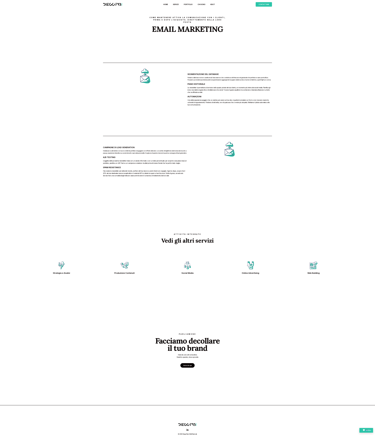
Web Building (313, 273)
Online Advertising (250, 273)
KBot (212, 4)
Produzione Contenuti (124, 273)
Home (165, 4)
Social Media (188, 273)
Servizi (176, 4)
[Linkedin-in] (187, 430)
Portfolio (188, 4)
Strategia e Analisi (61, 273)
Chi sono (201, 4)
